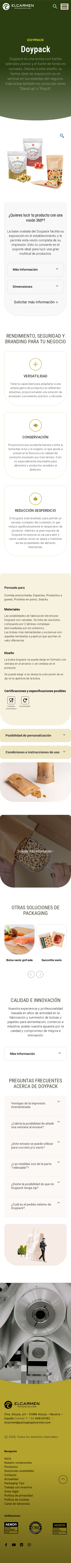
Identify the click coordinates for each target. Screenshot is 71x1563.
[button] (64, 7)
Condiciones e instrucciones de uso (32, 752)
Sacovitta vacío (52, 960)
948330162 (42, 1418)
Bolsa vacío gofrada (19, 960)
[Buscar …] (55, 7)
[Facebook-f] (6, 1545)
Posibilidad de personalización (28, 735)
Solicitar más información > (36, 302)
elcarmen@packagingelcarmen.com (27, 1422)
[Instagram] (29, 1545)
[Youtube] (14, 1545)
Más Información (22, 1054)
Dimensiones (22, 286)
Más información (25, 269)
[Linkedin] (21, 1545)
